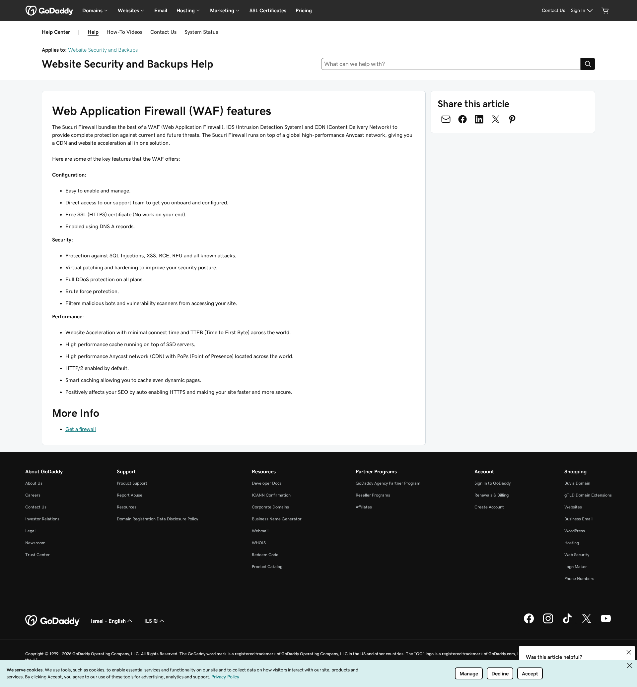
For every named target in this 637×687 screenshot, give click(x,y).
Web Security (576, 555)
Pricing (304, 10)
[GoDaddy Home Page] (52, 620)
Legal (30, 531)
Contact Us (163, 31)
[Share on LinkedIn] (479, 119)
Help (93, 31)
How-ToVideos (124, 31)
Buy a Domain (577, 483)
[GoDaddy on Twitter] (587, 622)
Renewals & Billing (491, 495)
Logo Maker (575, 566)
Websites (573, 507)
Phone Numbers (579, 578)
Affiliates (364, 507)
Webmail (260, 531)
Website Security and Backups (103, 49)
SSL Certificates (267, 10)
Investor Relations (42, 519)
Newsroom (35, 543)
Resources (126, 507)
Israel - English (108, 620)
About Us (33, 483)
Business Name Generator (277, 519)
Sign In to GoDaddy (492, 483)
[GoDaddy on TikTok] (567, 622)
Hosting (571, 543)
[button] (629, 652)
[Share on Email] (446, 119)
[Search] (588, 64)
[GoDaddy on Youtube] (606, 622)
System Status (201, 31)
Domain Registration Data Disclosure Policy (157, 519)
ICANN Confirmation (271, 495)
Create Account (489, 507)
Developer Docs (266, 483)
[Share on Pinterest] (512, 119)
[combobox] (451, 64)
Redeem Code (265, 555)
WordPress (574, 531)
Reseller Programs (373, 495)
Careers (32, 495)
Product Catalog (267, 566)
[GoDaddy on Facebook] (529, 622)
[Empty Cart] (605, 10)
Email (160, 10)
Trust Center (37, 555)
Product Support (132, 483)
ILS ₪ (151, 620)
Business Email (578, 519)
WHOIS (259, 543)
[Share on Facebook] (462, 119)
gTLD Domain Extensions (588, 495)
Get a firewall (80, 429)
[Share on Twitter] (495, 119)
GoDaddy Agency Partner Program (388, 483)
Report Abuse (129, 495)
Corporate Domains (270, 507)
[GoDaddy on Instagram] (548, 622)
